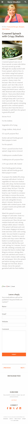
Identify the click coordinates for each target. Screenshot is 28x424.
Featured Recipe (12, 27)
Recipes (21, 27)
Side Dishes (6, 29)
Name (4, 306)
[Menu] (2, 2)
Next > (23, 368)
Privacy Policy (18, 418)
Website (5, 322)
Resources (5, 418)
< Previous (7, 368)
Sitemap (24, 418)
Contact (11, 418)
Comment (5, 329)
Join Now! (14, 400)
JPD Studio (16, 420)
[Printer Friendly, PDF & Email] (8, 286)
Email (4, 314)
